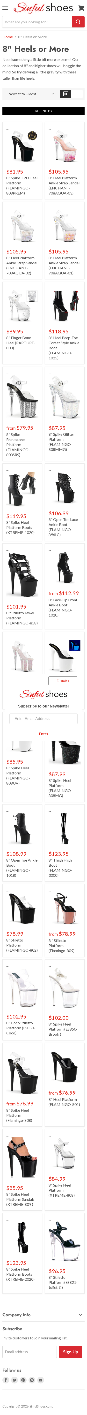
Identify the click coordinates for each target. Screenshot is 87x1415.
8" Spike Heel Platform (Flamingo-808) (19, 1115)
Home (7, 37)
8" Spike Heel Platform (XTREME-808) (62, 1190)
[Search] (78, 21)
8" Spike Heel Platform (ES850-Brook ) (63, 1029)
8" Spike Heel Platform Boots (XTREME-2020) (20, 1274)
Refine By (43, 111)
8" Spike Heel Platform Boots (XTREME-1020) (20, 527)
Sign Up (70, 1351)
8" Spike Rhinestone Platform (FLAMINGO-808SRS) (18, 444)
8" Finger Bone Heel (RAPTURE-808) (20, 342)
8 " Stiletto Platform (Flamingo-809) (61, 945)
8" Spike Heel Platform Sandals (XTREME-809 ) (20, 1199)
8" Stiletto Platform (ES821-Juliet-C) (63, 1282)
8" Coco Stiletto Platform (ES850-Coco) (20, 1027)
